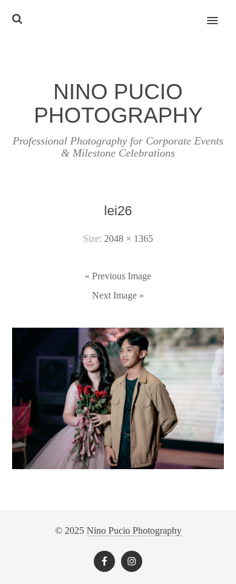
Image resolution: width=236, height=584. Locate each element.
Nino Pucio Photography (134, 530)
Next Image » (118, 295)
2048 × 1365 (128, 238)
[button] (219, 12)
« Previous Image (118, 276)
